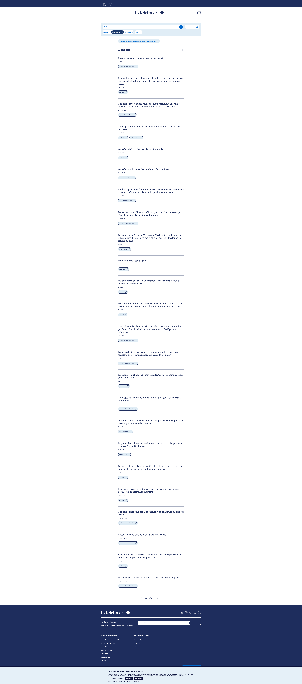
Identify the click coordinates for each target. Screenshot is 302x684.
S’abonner (137, 646)
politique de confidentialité (119, 681)
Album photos (105, 646)
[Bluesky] (195, 612)
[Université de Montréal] (106, 3)
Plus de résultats (149, 598)
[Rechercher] (181, 27)
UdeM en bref (104, 653)
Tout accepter (138, 678)
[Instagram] (191, 612)
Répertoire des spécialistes (108, 643)
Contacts (103, 660)
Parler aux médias (105, 657)
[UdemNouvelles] (151, 12)
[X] (199, 612)
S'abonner (195, 623)
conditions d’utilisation (134, 681)
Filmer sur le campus (106, 650)
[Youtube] (186, 612)
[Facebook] (177, 612)
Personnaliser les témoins (116, 678)
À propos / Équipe (139, 640)
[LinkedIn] (182, 612)
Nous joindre (137, 643)
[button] (198, 12)
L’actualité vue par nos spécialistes (110, 640)
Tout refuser (129, 678)
